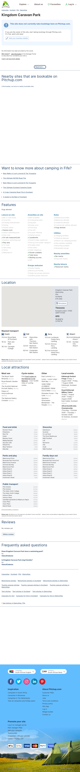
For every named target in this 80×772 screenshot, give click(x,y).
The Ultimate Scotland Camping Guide (17, 187)
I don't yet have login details (11, 59)
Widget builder (47, 712)
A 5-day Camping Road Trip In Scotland (18, 192)
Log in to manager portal (17, 725)
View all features (7, 555)
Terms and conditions (50, 701)
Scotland (12, 10)
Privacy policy (47, 704)
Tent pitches (6, 591)
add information (16, 54)
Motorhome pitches (9, 581)
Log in (44, 709)
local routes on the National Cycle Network (29, 378)
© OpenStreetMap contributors (10, 509)
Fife (17, 10)
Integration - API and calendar (19, 736)
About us (38, 4)
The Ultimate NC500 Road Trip (14, 178)
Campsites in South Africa (17, 693)
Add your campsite (15, 730)
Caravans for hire (8, 596)
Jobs (44, 698)
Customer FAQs (48, 693)
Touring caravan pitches (10, 585)
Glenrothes (23, 10)
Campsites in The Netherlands (19, 698)
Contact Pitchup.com (15, 739)
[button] (22, 671)
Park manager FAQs (15, 728)
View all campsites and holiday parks (21, 701)
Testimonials (12, 733)
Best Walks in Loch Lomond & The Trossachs (19, 173)
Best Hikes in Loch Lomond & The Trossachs (19, 183)
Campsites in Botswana (16, 695)
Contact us (46, 714)
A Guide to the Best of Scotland (15, 197)
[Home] (6, 4)
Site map (45, 706)
